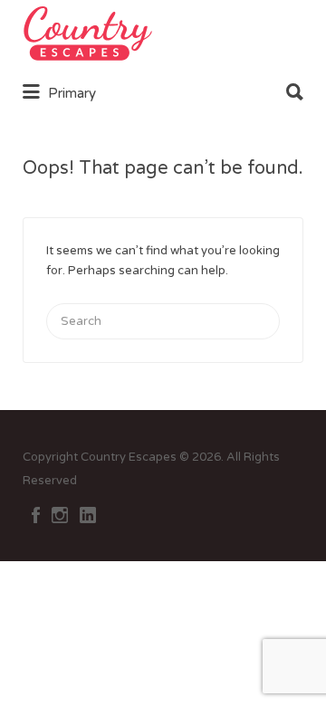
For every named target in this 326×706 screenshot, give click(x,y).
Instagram (60, 515)
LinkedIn (88, 515)
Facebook (36, 515)
